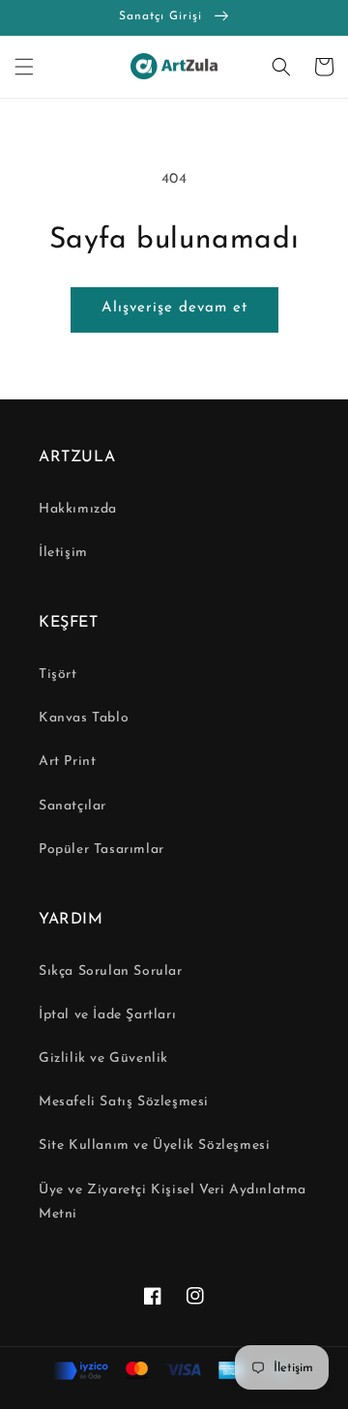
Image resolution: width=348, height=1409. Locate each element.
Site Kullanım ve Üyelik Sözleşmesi (154, 1145)
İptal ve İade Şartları (107, 1015)
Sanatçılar (72, 806)
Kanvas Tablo (84, 718)
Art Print (67, 761)
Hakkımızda (78, 509)
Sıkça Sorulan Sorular (111, 971)
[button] (24, 66)
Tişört (58, 674)
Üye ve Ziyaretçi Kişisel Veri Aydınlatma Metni (172, 1202)
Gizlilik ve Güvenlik (103, 1058)
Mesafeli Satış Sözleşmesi (124, 1102)
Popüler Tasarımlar (101, 849)
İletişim (63, 552)
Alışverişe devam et (174, 308)
